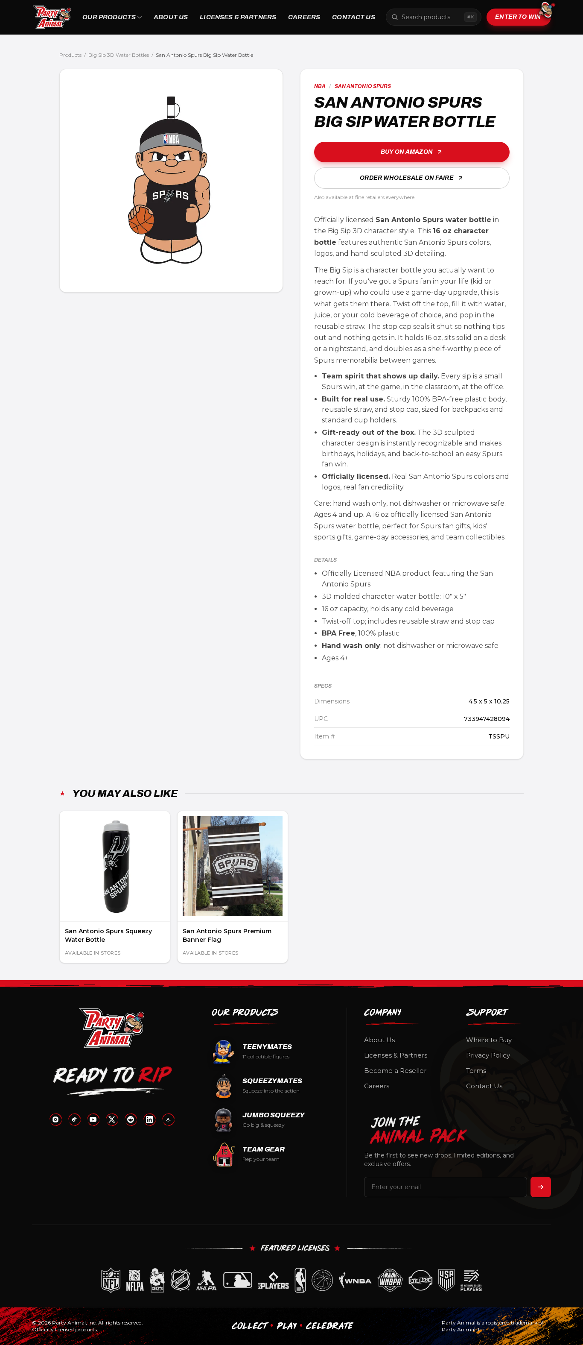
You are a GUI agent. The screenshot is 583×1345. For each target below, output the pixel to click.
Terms (476, 1071)
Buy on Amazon (407, 152)
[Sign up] (541, 1187)
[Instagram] (55, 1119)
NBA (320, 86)
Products (70, 55)
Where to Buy (489, 1040)
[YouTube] (93, 1119)
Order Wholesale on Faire (406, 178)
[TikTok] (74, 1119)
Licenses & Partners (238, 17)
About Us (171, 17)
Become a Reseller (395, 1071)
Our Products (109, 17)
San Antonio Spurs (363, 86)
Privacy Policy (488, 1055)
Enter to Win (518, 17)
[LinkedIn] (149, 1119)
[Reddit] (130, 1119)
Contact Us (353, 17)
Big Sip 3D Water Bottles (118, 55)
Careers (304, 17)
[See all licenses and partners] (291, 1280)
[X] (112, 1119)
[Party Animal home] (52, 17)
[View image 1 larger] (171, 181)
